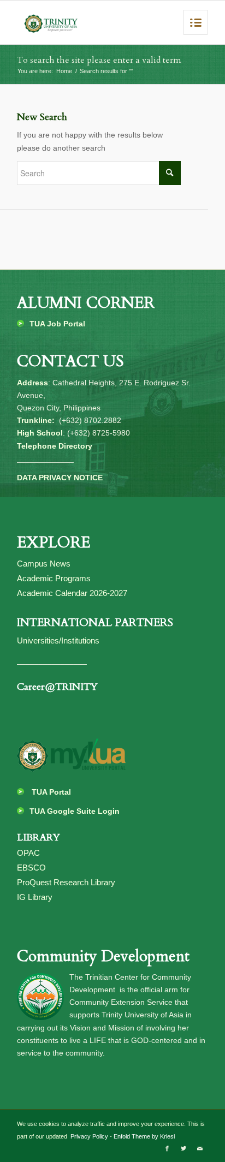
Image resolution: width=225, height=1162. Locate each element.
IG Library (34, 897)
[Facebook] (167, 1148)
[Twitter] (183, 1148)
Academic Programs (54, 578)
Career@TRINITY (57, 687)
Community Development (103, 956)
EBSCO (31, 867)
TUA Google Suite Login (74, 811)
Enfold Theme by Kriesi (144, 1136)
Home (64, 71)
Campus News (43, 563)
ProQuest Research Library (66, 882)
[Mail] (200, 1148)
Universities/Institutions (58, 640)
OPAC (28, 852)
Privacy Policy (88, 1136)
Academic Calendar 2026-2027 (72, 593)
